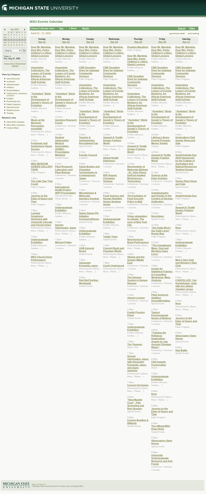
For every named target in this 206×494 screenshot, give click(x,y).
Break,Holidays (13, 90)
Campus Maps (12, 128)
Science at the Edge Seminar (159, 176)
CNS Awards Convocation (158, 363)
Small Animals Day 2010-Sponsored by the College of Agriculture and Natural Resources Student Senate (186, 162)
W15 (5, 40)
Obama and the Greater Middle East (136, 260)
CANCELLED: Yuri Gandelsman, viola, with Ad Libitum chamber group (186, 284)
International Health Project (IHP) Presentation (65, 190)
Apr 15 (138, 42)
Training (9, 113)
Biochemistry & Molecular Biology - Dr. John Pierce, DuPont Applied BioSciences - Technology (137, 174)
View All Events (13, 79)
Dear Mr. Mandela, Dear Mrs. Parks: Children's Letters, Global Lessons (41, 51)
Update (15, 66)
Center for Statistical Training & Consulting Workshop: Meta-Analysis (161, 274)
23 (22, 42)
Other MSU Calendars (15, 125)
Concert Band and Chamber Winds (113, 249)
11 (9, 40)
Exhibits (9, 99)
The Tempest (134, 344)
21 (17, 42)
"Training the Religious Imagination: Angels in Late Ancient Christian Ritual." (161, 340)
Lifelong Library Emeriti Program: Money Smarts (161, 140)
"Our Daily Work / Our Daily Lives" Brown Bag (161, 230)
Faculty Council (88, 155)
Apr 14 (114, 42)
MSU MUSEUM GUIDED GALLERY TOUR (42, 166)
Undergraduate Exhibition (39, 241)
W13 (5, 35)
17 (25, 40)
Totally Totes (110, 236)
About (34, 484)
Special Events (12, 107)
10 (25, 37)
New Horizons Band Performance (138, 241)
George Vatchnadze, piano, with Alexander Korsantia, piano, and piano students (138, 363)
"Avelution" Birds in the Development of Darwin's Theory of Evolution (41, 99)
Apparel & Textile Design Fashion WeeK (113, 140)
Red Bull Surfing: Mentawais (89, 281)
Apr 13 (90, 42)
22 (19, 42)
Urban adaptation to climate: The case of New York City (137, 220)
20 (14, 42)
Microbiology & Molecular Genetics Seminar (89, 196)
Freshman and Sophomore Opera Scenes (41, 146)
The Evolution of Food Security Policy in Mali (136, 198)
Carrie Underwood (113, 265)
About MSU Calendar (15, 122)
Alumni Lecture (136, 297)
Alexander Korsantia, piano (88, 264)
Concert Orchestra (137, 385)
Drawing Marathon (137, 47)
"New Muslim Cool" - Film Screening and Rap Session (135, 404)
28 (9, 35)
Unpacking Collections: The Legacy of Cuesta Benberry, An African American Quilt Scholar (41, 74)
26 (11, 45)
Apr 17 (186, 42)
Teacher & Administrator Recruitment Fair (88, 140)
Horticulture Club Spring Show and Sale (185, 140)
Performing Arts (13, 101)
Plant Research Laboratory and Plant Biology (64, 169)
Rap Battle (181, 350)
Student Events (13, 110)
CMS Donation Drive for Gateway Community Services (89, 72)
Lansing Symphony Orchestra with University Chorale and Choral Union (41, 219)
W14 (5, 37)
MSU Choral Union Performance (41, 258)
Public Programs (13, 104)
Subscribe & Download (14, 64)
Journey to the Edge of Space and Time (42, 198)
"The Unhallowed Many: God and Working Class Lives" (161, 249)
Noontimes (157, 216)
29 (11, 35)
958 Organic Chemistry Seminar (110, 178)
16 (22, 40)
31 (17, 35)
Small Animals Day (186, 195)
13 (14, 40)
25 (9, 45)
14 (17, 40)
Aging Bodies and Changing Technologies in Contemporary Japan (89, 172)
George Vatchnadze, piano (65, 226)
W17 (5, 45)
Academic (10, 82)
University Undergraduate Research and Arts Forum (162, 459)
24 (25, 42)
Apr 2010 (15, 29)
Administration (12, 85)
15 (19, 40)
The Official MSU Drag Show (160, 427)
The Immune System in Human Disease (137, 280)
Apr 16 (162, 42)
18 (9, 42)
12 (11, 40)
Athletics (10, 87)
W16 (5, 42)
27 (14, 45)
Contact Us (41, 484)
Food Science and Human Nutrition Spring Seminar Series (113, 200)
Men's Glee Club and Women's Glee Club (186, 263)
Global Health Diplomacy (111, 159)
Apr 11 (42, 42)
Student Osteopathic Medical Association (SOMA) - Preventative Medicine (62, 146)
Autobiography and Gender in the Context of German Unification (162, 197)
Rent (154, 394)
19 (11, 42)
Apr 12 (66, 42)
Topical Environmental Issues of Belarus (161, 315)
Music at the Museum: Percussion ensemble (38, 124)
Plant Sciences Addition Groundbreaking (160, 297)
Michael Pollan (63, 242)
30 (14, 35)
